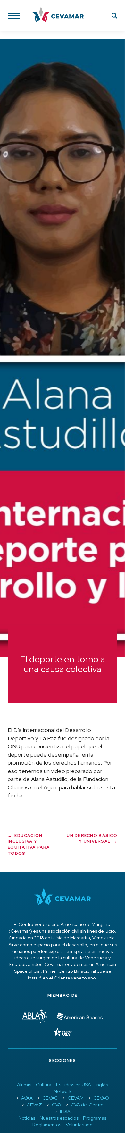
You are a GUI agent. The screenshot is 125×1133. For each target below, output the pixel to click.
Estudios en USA (73, 1084)
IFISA (65, 1111)
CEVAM (76, 1098)
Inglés (102, 1084)
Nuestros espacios (59, 1118)
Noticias (27, 1118)
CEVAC (50, 1098)
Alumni (24, 1084)
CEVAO (101, 1098)
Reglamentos (46, 1124)
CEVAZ (34, 1105)
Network (62, 1091)
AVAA (27, 1098)
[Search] (114, 17)
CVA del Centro (87, 1105)
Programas (94, 1118)
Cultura (43, 1084)
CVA (56, 1105)
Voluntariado (79, 1124)
